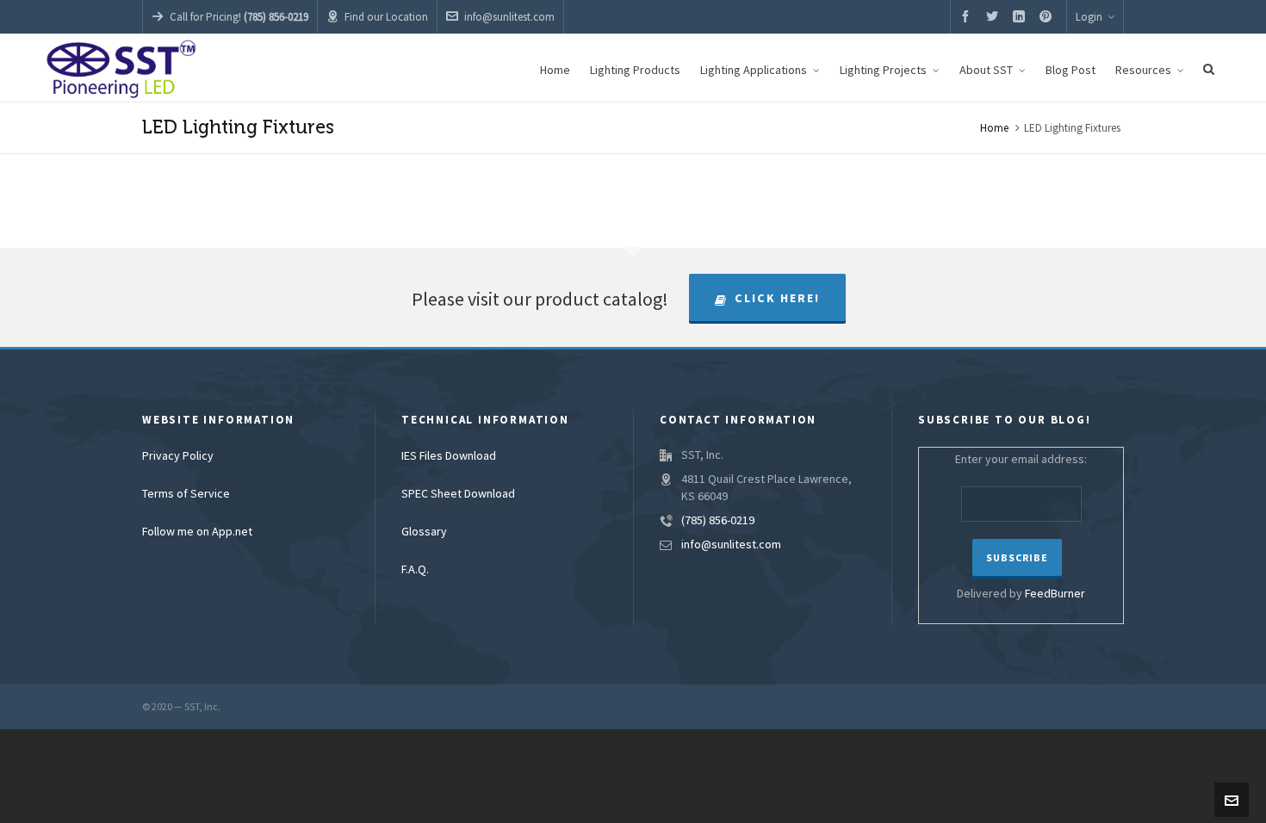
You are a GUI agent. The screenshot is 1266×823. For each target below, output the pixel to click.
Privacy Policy (178, 456)
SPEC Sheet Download (458, 494)
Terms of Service (186, 494)
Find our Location (386, 17)
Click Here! (777, 298)
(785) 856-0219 (717, 521)
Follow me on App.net (197, 532)
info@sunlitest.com (509, 17)
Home (994, 128)
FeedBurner (1055, 594)
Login (1089, 17)
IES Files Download (448, 456)
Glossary (424, 532)
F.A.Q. (415, 570)
